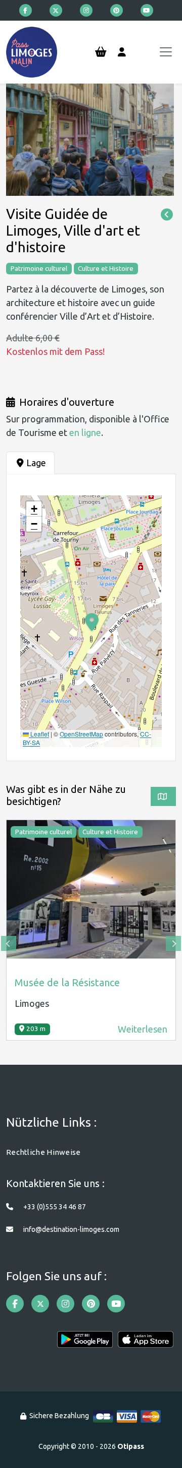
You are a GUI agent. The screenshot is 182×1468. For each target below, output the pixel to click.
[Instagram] (86, 10)
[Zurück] (167, 215)
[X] (56, 10)
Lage (36, 463)
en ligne (85, 432)
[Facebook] (25, 10)
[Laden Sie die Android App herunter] (85, 1343)
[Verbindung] (122, 52)
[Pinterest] (116, 10)
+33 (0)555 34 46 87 (54, 1207)
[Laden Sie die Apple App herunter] (145, 1343)
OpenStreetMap (81, 733)
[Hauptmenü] (166, 52)
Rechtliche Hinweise (43, 1152)
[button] (33, 509)
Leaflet (39, 733)
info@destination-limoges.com (71, 1229)
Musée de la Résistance (67, 982)
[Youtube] (147, 10)
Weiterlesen (142, 1029)
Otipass (130, 1446)
